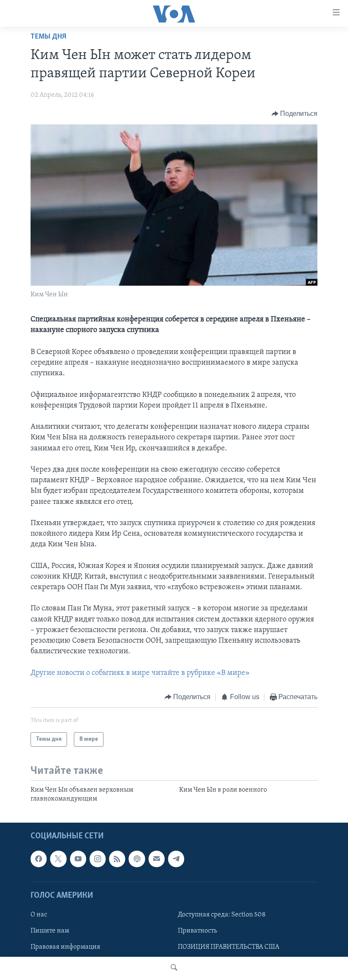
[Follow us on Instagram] (98, 859)
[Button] (295, 113)
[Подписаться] (157, 859)
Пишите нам (50, 930)
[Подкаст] (137, 859)
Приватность (197, 930)
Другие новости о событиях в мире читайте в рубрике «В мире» (140, 673)
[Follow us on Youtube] (78, 859)
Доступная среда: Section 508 (222, 914)
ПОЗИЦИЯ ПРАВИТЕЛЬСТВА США (228, 947)
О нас (39, 914)
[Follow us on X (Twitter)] (58, 859)
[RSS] (117, 859)
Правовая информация (65, 947)
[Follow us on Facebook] (39, 859)
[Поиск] (174, 967)
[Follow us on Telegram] (176, 859)
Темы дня (48, 37)
